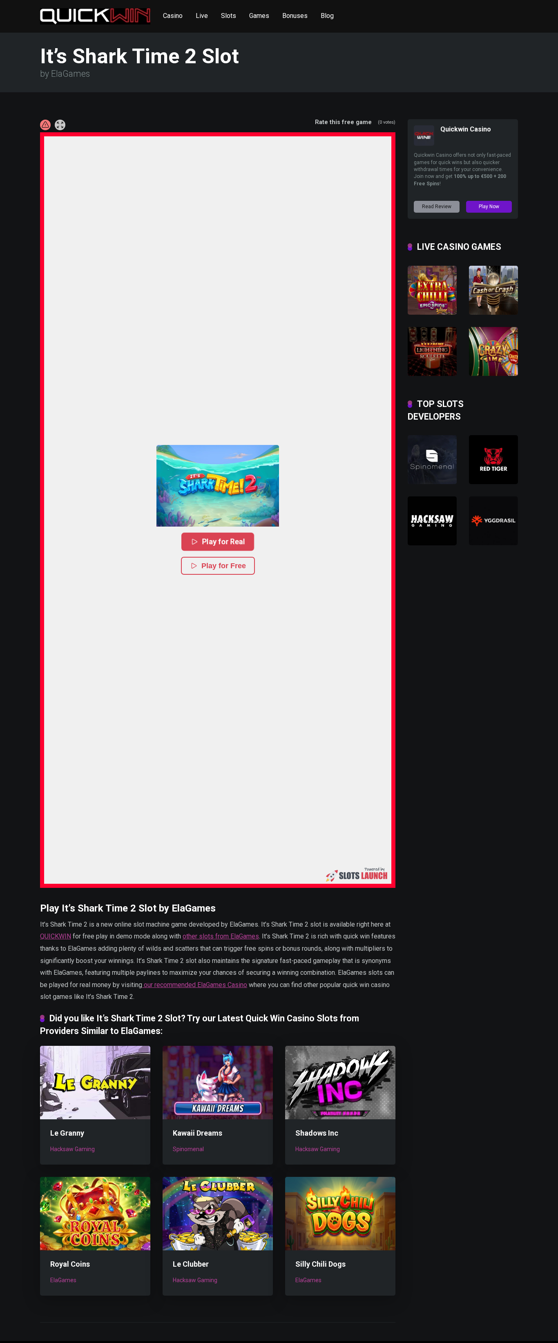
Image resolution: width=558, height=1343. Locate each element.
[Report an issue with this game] (45, 125)
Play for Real (224, 541)
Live (202, 16)
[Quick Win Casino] (95, 13)
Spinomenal (188, 1149)
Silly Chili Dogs (320, 1264)
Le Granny (67, 1133)
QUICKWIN (55, 936)
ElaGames (63, 1280)
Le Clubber (191, 1264)
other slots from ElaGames (221, 936)
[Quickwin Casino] (424, 143)
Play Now (489, 206)
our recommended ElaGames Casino (194, 985)
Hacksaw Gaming (72, 1149)
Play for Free (223, 566)
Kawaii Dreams (197, 1133)
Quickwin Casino (465, 129)
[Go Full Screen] (60, 125)
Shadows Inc (316, 1133)
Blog (327, 16)
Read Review (436, 206)
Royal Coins (70, 1264)
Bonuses (295, 16)
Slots (228, 16)
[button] (217, 486)
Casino (173, 16)
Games (259, 16)
